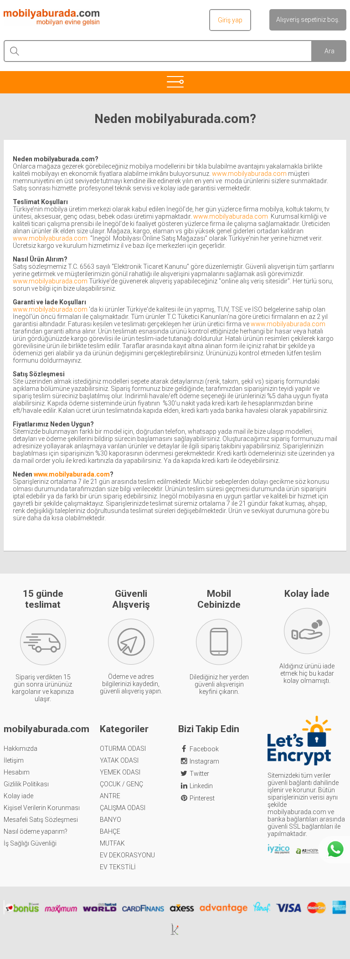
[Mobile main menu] (175, 81)
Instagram (204, 761)
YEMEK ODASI (120, 772)
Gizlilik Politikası (26, 784)
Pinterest (202, 798)
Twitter (199, 773)
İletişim (14, 760)
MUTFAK (112, 843)
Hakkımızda (20, 748)
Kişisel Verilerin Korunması (42, 807)
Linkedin (201, 786)
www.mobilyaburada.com (249, 173)
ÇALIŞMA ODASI (122, 807)
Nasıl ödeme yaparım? (35, 831)
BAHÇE (110, 831)
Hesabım (17, 772)
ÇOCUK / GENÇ (121, 784)
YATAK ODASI (119, 760)
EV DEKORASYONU (127, 855)
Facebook (204, 749)
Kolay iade (18, 796)
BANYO (110, 819)
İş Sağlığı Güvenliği (30, 843)
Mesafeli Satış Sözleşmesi (41, 819)
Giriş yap (230, 20)
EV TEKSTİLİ (118, 867)
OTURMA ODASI (123, 748)
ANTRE (110, 796)
